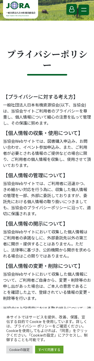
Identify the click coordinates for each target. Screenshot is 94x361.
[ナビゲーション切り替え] (83, 10)
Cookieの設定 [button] (19, 349)
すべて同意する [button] (49, 349)
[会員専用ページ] (71, 9)
